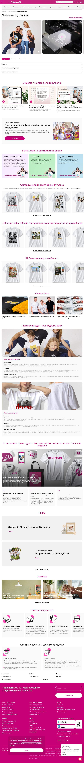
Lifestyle (58, 676)
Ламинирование (33, 676)
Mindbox (12, 745)
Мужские (6, 59)
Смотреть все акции (42, 569)
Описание (4, 64)
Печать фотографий (19, 7)
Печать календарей (8, 712)
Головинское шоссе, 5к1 (37, 729)
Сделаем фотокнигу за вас (47, 7)
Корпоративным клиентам (10, 730)
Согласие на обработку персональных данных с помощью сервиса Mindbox (50, 753)
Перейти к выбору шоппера (67, 175)
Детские (21, 59)
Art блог (31, 674)
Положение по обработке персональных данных (43, 755)
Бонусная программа (9, 721)
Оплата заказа (61, 712)
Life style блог (33, 723)
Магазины (59, 674)
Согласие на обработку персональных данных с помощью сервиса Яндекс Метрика (53, 751)
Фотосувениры (6, 679)
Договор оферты (34, 758)
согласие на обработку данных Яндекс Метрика (27, 743)
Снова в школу (32, 7)
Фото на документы (35, 702)
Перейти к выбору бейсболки (40, 175)
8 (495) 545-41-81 (35, 728)
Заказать (14, 138)
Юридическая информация (66, 709)
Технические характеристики (10, 71)
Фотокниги (7, 7)
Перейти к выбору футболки (12, 175)
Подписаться (69, 695)
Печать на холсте (7, 709)
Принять (26, 750)
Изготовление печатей (36, 707)
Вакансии (45, 679)
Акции (59, 702)
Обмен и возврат (7, 733)
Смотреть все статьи (42, 602)
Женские (13, 59)
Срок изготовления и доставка (10, 68)
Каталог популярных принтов (42, 215)
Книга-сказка (61, 7)
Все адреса (33, 732)
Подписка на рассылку (9, 728)
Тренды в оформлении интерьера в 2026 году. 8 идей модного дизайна (21, 596)
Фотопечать (5, 674)
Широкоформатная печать (38, 712)
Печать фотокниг (7, 705)
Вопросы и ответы (8, 723)
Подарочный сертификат (75, 17)
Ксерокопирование (35, 705)
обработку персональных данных (31, 742)
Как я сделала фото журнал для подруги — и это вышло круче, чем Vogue (61, 596)
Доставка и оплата (8, 726)
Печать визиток (6, 676)
